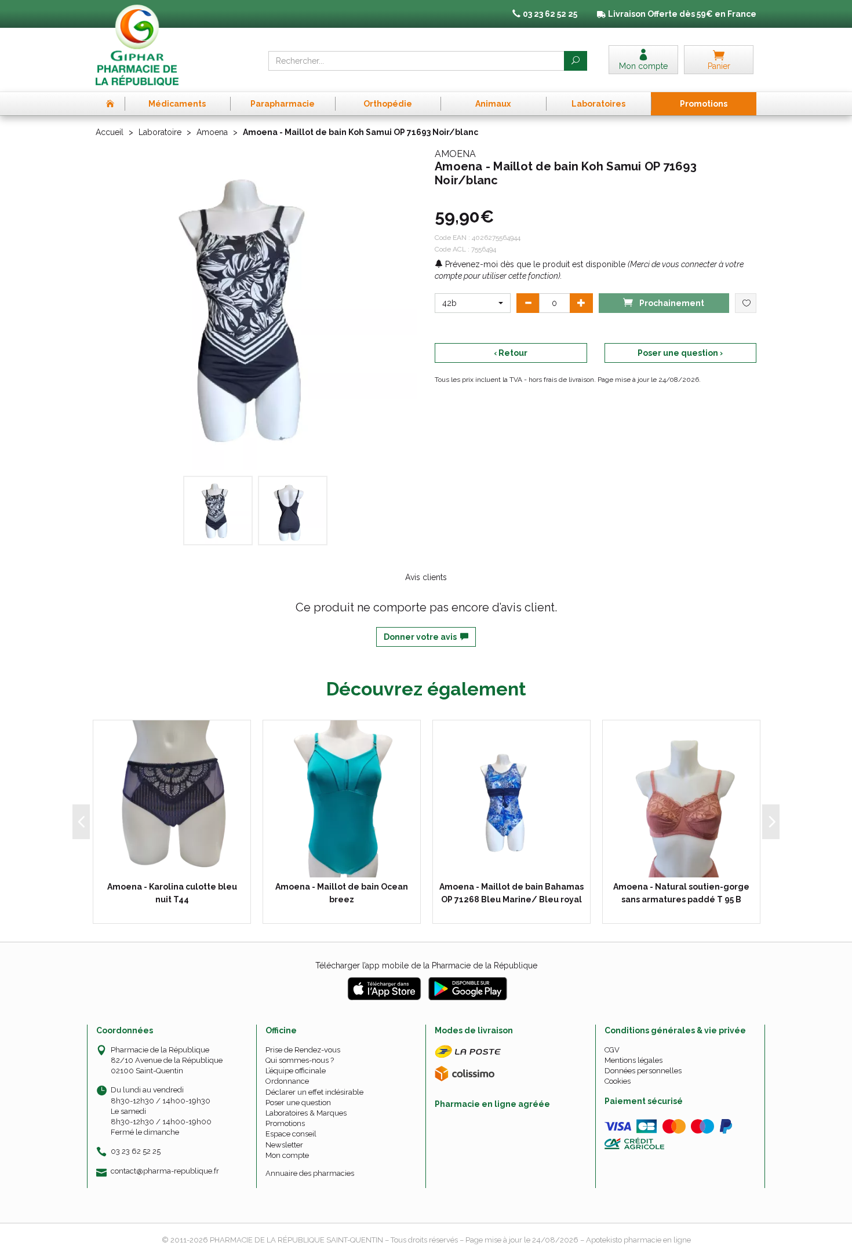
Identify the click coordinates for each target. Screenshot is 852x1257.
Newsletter (284, 1145)
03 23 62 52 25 (136, 1151)
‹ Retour (510, 353)
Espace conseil (290, 1134)
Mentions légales (633, 1060)
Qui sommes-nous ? (299, 1060)
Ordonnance (287, 1081)
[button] (473, 303)
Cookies (618, 1081)
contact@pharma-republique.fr (165, 1171)
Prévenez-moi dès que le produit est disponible (534, 264)
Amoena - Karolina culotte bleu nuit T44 (172, 893)
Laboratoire (160, 132)
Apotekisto (638, 1240)
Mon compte (287, 1155)
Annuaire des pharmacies (309, 1173)
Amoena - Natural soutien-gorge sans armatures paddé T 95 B (681, 893)
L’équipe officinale (295, 1070)
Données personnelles (643, 1070)
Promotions (285, 1123)
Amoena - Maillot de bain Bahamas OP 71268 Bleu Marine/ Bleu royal (511, 893)
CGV (612, 1049)
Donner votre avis (422, 637)
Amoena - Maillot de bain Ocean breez (341, 893)
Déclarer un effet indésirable (314, 1092)
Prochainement (671, 303)
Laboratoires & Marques (306, 1113)
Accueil (109, 132)
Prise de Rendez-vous (302, 1049)
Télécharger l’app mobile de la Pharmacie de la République (426, 965)
